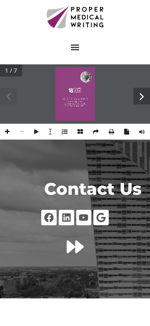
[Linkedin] (66, 217)
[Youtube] (84, 217)
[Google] (101, 217)
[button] (75, 47)
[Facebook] (49, 217)
